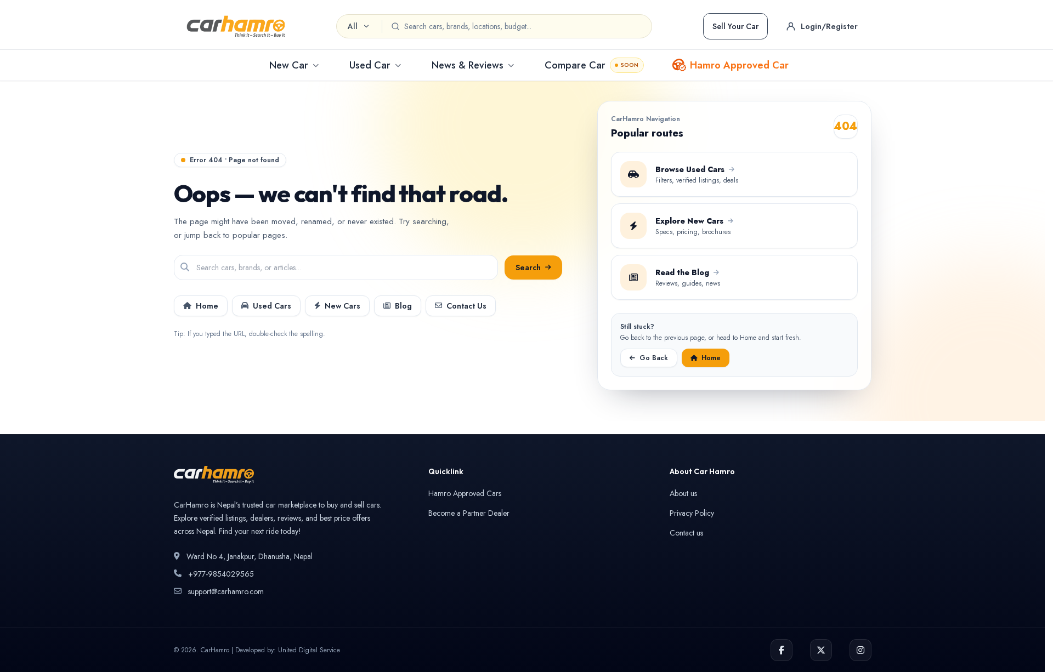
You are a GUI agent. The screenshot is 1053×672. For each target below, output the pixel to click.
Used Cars (272, 305)
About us (683, 493)
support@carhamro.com (226, 591)
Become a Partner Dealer (468, 513)
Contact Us (466, 305)
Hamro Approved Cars (464, 493)
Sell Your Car (735, 26)
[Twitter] (821, 650)
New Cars (342, 305)
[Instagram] (860, 650)
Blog (403, 305)
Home (207, 305)
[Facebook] (781, 650)
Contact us (686, 532)
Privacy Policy (692, 513)
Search (528, 267)
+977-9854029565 (221, 573)
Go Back (653, 358)
